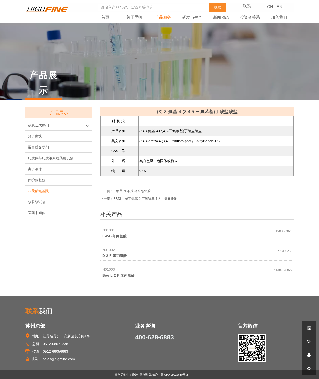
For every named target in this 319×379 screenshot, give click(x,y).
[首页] (46, 9)
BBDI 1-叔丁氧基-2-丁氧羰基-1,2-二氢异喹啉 (145, 199)
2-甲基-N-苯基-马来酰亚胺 (132, 191)
